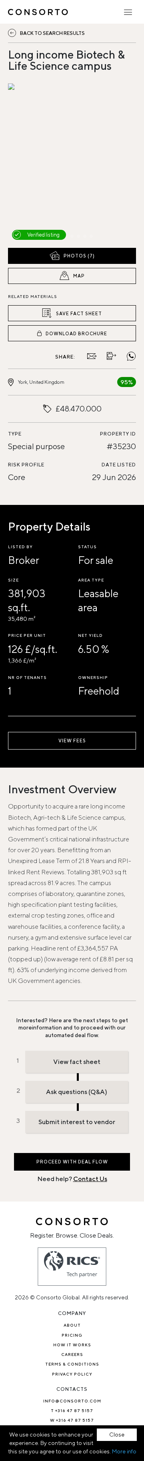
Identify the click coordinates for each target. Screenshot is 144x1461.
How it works (72, 1344)
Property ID (118, 434)
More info (124, 1451)
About (72, 1325)
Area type (91, 580)
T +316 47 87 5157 (72, 1410)
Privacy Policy (72, 1374)
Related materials (32, 296)
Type (15, 434)
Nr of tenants (27, 677)
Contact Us (90, 1179)
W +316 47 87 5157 (72, 1420)
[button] (27, 163)
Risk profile (26, 465)
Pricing (72, 1335)
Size (13, 580)
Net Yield (90, 635)
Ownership (93, 677)
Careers (72, 1354)
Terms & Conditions (72, 1364)
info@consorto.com (72, 1400)
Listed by (20, 546)
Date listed (119, 465)
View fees (72, 740)
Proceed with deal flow (72, 1161)
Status (87, 546)
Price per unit (27, 635)
